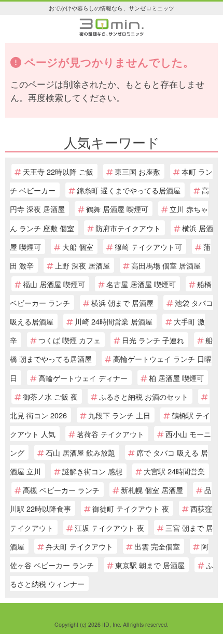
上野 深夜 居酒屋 (82, 265)
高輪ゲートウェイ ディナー (83, 377)
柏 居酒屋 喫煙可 (176, 377)
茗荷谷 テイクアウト (110, 433)
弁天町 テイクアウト (79, 546)
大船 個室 (77, 246)
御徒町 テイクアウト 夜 (130, 508)
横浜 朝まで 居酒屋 (122, 302)
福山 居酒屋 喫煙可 (54, 283)
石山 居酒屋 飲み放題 (80, 452)
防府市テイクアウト (128, 227)
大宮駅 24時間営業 (174, 471)
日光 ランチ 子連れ (153, 339)
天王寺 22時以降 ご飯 (58, 171)
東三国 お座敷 (137, 171)
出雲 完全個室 (157, 546)
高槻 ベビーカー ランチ (61, 489)
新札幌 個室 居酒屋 (152, 489)
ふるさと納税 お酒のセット (143, 396)
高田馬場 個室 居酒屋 (166, 265)
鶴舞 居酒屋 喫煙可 (117, 208)
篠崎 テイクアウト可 (148, 246)
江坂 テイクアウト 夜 (109, 527)
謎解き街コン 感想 (92, 471)
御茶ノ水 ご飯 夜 (50, 396)
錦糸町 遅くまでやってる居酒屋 (128, 190)
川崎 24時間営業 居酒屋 (113, 321)
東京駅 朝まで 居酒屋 (150, 564)
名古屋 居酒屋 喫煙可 (141, 283)
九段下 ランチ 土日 (119, 415)
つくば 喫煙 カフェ (69, 339)
